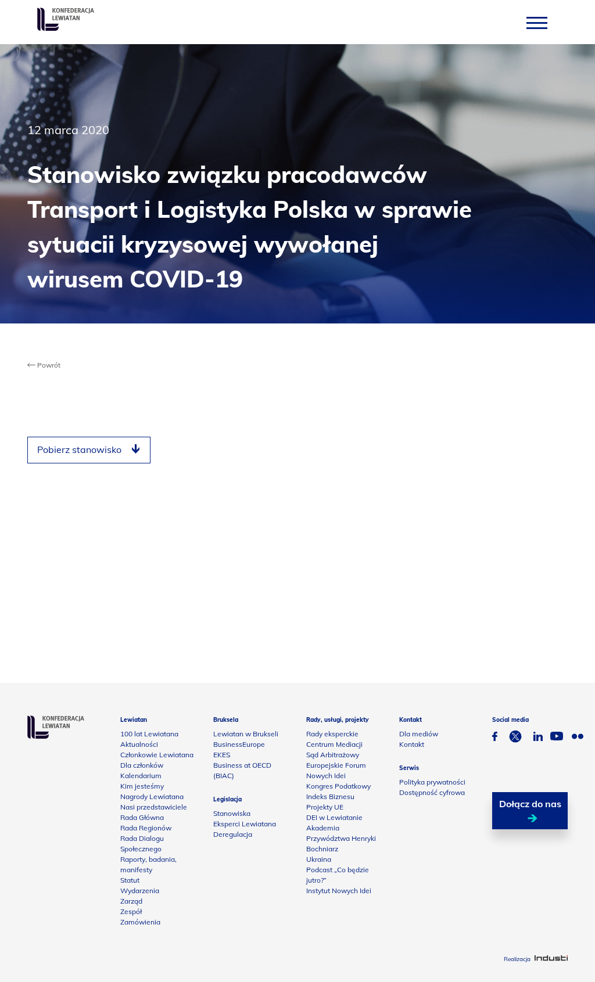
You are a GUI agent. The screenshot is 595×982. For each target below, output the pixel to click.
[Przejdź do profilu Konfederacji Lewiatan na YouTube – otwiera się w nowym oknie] (556, 737)
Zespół (131, 911)
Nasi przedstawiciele (153, 807)
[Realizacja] (551, 959)
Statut (129, 880)
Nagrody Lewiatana (152, 796)
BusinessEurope (239, 744)
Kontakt (411, 744)
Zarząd (131, 901)
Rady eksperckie (332, 733)
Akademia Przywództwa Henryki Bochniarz (341, 838)
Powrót (47, 365)
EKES (221, 754)
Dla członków (141, 765)
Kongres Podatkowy (338, 786)
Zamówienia (140, 922)
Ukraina (318, 859)
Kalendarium (141, 775)
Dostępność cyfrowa (432, 792)
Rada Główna (142, 817)
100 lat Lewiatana (149, 733)
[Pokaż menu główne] (537, 22)
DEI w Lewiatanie (334, 817)
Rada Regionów (145, 827)
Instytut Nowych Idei (338, 890)
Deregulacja (232, 834)
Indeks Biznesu (330, 796)
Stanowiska (231, 813)
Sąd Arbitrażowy (332, 754)
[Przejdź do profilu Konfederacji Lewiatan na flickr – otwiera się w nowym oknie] (578, 737)
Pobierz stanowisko (79, 449)
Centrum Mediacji (334, 744)
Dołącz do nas (530, 804)
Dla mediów (418, 733)
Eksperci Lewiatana (244, 823)
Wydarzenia (139, 890)
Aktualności (139, 744)
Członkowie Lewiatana (156, 754)
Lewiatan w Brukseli (245, 733)
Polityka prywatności (432, 782)
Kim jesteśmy (142, 786)
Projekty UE (324, 807)
